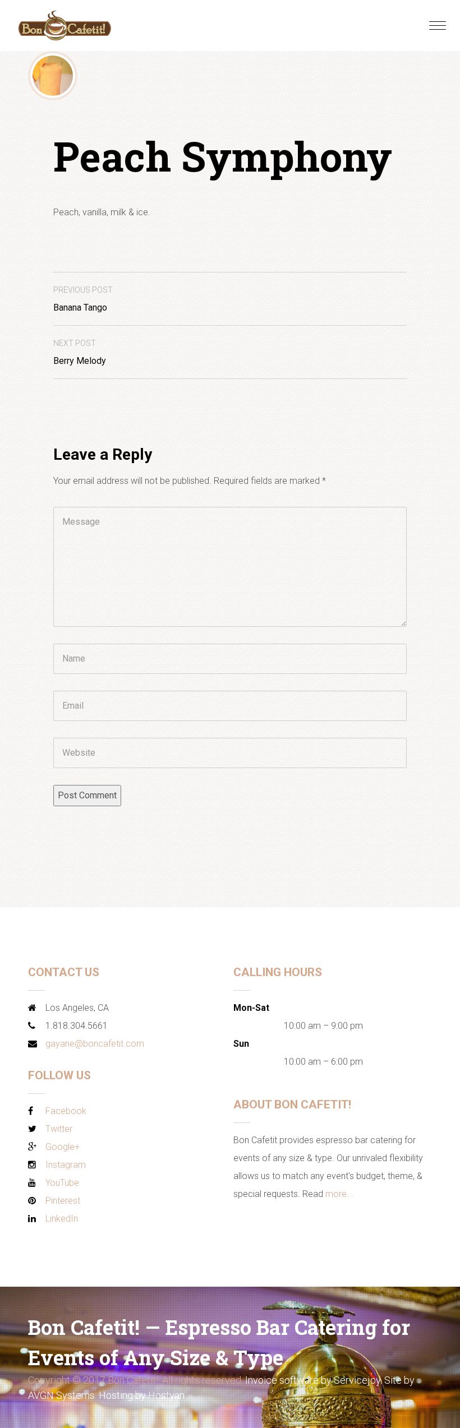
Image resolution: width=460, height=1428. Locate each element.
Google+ (62, 1147)
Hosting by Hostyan (142, 1395)
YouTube (62, 1182)
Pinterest (62, 1200)
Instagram (65, 1164)
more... (339, 1194)
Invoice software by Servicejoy (312, 1380)
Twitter (58, 1129)
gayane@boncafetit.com (94, 1043)
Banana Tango (83, 299)
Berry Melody (79, 352)
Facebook (65, 1111)
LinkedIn (61, 1218)
